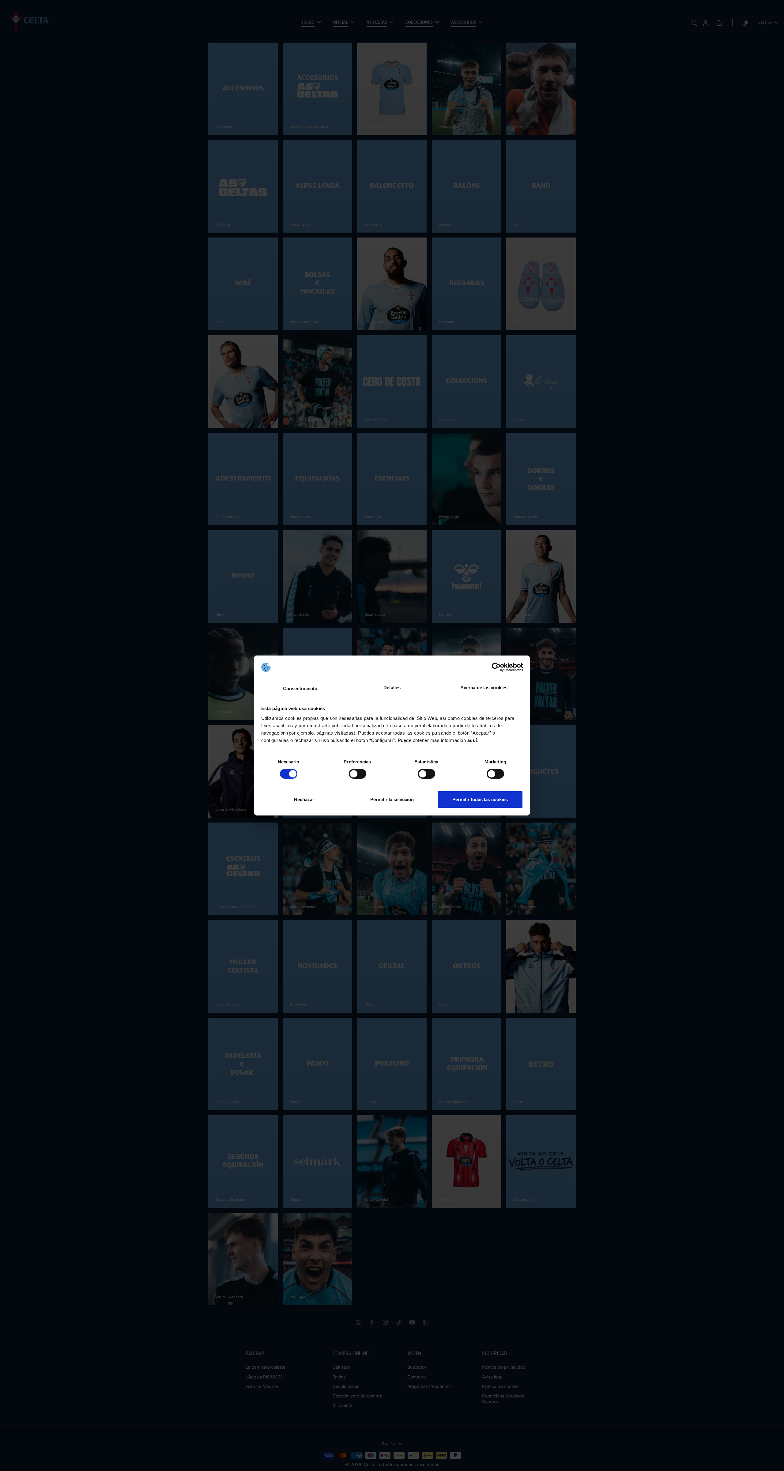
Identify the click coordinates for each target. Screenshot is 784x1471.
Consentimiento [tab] (300, 688)
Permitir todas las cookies (480, 799)
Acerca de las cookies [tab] (483, 687)
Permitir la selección (392, 799)
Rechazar (304, 799)
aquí (472, 740)
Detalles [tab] (392, 687)
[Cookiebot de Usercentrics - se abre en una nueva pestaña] (496, 667)
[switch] (357, 774)
